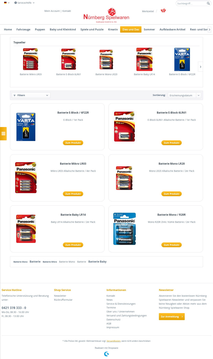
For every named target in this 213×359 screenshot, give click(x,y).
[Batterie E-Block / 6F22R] (182, 59)
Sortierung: (159, 95)
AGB (108, 323)
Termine (111, 307)
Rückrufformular (63, 299)
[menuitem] (193, 3)
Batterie (35, 261)
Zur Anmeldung (170, 316)
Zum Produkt (73, 142)
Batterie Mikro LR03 (31, 74)
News (109, 299)
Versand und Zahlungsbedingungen (126, 315)
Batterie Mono (20, 261)
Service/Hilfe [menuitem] (24, 2)
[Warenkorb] (163, 11)
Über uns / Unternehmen (120, 311)
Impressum (112, 327)
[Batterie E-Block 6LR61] (68, 59)
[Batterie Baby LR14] (144, 59)
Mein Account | (53, 10)
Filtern (21, 95)
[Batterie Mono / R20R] (124, 229)
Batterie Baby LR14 (144, 74)
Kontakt (66, 10)
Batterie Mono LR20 (106, 74)
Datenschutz (113, 319)
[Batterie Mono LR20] (106, 59)
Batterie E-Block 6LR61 (68, 74)
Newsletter (60, 295)
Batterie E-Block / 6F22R (182, 74)
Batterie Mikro (50, 261)
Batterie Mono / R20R (171, 214)
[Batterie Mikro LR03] (30, 59)
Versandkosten (113, 341)
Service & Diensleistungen (121, 303)
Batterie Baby (97, 261)
